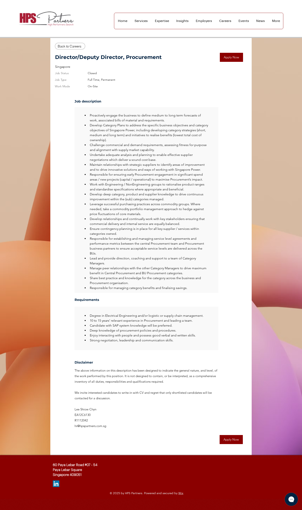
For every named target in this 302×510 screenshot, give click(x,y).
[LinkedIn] (56, 483)
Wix (180, 493)
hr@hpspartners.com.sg (90, 426)
